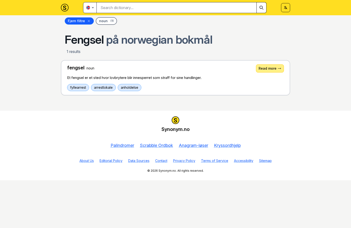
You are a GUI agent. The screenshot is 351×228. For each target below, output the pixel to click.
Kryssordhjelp (227, 145)
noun (106, 21)
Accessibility (243, 161)
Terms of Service (214, 161)
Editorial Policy (111, 161)
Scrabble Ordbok (156, 145)
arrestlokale (103, 87)
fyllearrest (78, 87)
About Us (87, 161)
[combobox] (181, 7)
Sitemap (265, 161)
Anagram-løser (193, 145)
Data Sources (138, 161)
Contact (161, 161)
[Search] (261, 7)
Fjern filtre (76, 21)
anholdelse (129, 87)
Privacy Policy (184, 161)
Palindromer (122, 145)
